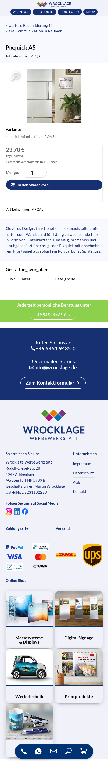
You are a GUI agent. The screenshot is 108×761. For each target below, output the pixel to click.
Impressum (82, 463)
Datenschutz (83, 473)
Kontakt (79, 491)
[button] (68, 751)
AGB (77, 482)
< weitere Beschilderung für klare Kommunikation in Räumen (34, 28)
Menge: (12, 172)
